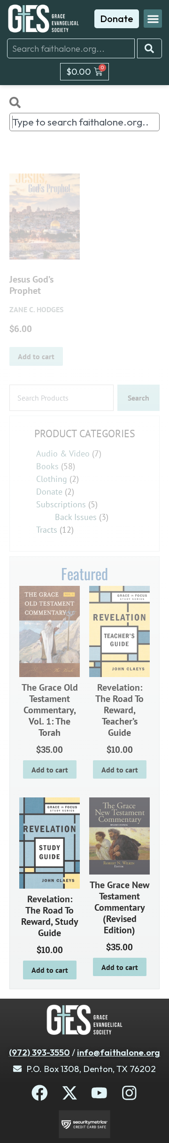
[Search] (149, 48)
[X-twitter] (69, 1093)
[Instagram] (129, 1093)
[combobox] (71, 48)
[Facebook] (39, 1093)
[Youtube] (99, 1093)
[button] (153, 18)
